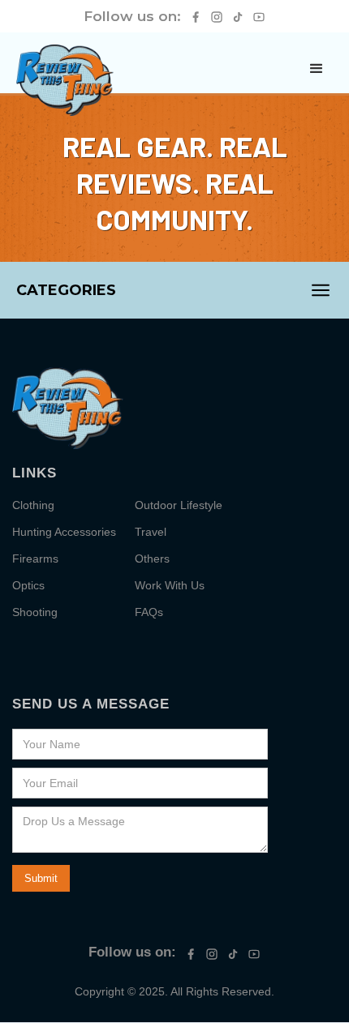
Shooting (35, 612)
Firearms (35, 558)
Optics (28, 585)
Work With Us (170, 585)
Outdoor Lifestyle (178, 505)
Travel (150, 531)
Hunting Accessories (64, 531)
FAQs (149, 612)
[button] (316, 69)
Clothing (33, 505)
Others (152, 558)
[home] (65, 80)
